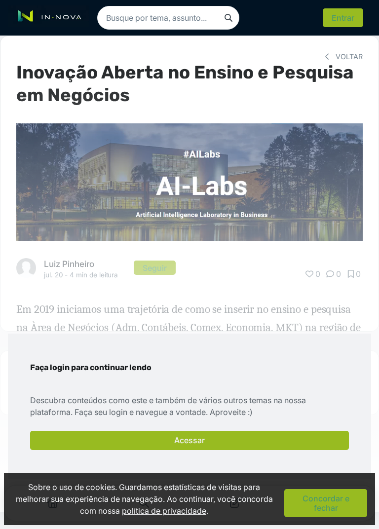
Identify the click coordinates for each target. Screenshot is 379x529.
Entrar (343, 18)
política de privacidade (164, 511)
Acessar (189, 440)
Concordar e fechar (326, 502)
